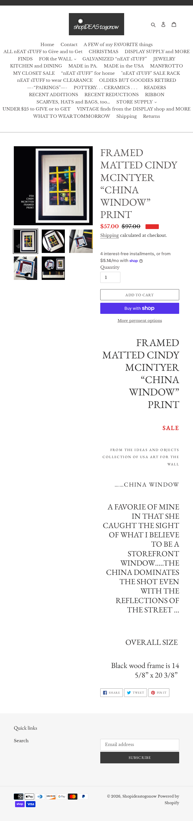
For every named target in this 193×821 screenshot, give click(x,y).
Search (21, 740)
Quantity (110, 267)
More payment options (140, 320)
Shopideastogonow (139, 796)
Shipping (109, 235)
